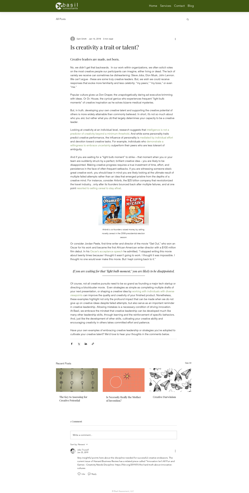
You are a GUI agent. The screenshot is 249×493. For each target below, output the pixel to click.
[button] (187, 19)
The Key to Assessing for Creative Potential (73, 398)
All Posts (61, 19)
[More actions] (175, 39)
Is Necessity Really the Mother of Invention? (123, 398)
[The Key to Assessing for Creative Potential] (77, 380)
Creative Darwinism (164, 397)
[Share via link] (93, 343)
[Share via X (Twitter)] (78, 343)
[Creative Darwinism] (170, 380)
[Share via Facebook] (71, 343)
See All (188, 363)
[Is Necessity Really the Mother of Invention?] (124, 380)
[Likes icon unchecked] (79, 474)
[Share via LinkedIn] (85, 343)
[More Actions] (175, 451)
